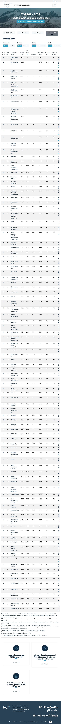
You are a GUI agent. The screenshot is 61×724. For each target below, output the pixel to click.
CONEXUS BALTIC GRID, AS (15, 77)
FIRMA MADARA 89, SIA (14, 262)
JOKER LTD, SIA (14, 429)
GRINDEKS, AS (14, 481)
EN (5, 1)
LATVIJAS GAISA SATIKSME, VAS (14, 374)
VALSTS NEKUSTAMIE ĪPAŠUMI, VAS (14, 467)
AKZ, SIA (13, 393)
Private (55, 46)
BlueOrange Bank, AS (13, 178)
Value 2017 (27, 51)
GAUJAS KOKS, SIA (14, 258)
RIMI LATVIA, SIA (14, 579)
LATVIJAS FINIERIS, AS (13, 538)
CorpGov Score (54, 53)
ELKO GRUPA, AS (15, 494)
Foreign (43, 46)
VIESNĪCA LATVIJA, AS (13, 370)
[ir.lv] (54, 715)
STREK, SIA (13, 156)
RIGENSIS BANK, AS (14, 203)
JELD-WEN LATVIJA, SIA (13, 322)
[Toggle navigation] (55, 5)
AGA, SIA (13, 186)
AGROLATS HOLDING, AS (14, 444)
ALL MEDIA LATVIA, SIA (13, 182)
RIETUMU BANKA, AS (15, 575)
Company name (14, 53)
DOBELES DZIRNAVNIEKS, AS (14, 316)
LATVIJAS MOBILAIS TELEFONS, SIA (14, 548)
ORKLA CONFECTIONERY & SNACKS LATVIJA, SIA (15, 110)
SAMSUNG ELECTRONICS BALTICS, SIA (14, 303)
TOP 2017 (8, 53)
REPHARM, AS (14, 542)
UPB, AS (12, 359)
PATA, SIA (13, 297)
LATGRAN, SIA (14, 439)
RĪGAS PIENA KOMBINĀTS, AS (14, 253)
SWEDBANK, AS (14, 589)
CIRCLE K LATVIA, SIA (15, 511)
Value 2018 (22, 53)
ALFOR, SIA (13, 526)
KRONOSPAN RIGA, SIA (14, 565)
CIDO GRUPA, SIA (15, 102)
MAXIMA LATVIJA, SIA (13, 554)
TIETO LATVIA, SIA (14, 272)
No (13, 46)
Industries (37, 33)
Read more (16, 662)
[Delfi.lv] (47, 715)
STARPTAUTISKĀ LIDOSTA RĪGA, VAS (14, 521)
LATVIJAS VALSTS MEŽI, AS (15, 604)
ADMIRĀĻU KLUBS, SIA (13, 405)
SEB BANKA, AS (14, 569)
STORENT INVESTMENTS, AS (14, 91)
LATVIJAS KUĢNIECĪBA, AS (14, 71)
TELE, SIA (13, 459)
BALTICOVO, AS (14, 292)
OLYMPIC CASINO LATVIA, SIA (14, 532)
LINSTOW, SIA (14, 172)
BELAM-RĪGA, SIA (15, 247)
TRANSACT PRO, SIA (14, 355)
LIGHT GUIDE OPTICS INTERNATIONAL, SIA (15, 119)
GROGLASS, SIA (14, 125)
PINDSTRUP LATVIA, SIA (13, 365)
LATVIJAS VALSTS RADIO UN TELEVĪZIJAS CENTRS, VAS (15, 216)
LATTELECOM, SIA (15, 583)
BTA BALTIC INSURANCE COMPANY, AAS (14, 193)
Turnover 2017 (40, 53)
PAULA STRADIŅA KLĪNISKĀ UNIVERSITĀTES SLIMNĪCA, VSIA (14, 236)
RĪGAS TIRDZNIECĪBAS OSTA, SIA (14, 500)
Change (33, 54)
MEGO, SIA (13, 282)
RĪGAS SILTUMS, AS (14, 384)
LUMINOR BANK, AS (14, 58)
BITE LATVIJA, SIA (15, 398)
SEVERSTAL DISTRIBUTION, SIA (14, 410)
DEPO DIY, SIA (14, 420)
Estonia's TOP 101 (51, 33)
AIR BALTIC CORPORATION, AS (14, 208)
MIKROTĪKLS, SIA (14, 599)
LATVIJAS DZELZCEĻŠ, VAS (14, 595)
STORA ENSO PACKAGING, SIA (15, 229)
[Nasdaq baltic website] (52, 710)
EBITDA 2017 (47, 53)
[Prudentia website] (48, 707)
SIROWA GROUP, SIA (15, 96)
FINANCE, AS (14, 415)
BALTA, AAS (13, 131)
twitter (56, 1)
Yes (9, 46)
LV (3, 1)
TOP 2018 (3, 53)
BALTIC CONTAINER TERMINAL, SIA (14, 167)
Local (38, 46)
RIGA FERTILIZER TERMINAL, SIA (14, 278)
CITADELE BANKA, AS (13, 506)
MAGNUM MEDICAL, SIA (14, 162)
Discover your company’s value (31, 21)
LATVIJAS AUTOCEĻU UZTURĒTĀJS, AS (14, 327)
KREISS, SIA (13, 472)
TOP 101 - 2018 (9, 33)
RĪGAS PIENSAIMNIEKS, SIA (14, 151)
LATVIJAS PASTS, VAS (15, 267)
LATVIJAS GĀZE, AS (14, 63)
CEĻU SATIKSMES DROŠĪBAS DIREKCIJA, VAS (15, 339)
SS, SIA (12, 222)
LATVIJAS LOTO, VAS (14, 333)
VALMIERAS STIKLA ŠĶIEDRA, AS (14, 454)
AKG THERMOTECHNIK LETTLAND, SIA (15, 310)
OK (50, 722)
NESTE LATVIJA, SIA (14, 435)
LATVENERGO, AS (15, 609)
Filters (23, 33)
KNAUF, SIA (13, 425)
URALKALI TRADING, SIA (14, 477)
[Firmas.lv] (38, 715)
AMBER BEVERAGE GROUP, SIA (13, 489)
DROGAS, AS (14, 448)
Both (5, 46)
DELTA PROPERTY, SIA (14, 389)
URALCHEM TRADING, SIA (14, 516)
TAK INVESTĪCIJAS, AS (15, 138)
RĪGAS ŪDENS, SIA (14, 288)
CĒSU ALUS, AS (14, 198)
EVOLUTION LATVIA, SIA (13, 243)
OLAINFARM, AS (14, 558)
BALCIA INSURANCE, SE (14, 379)
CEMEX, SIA (13, 350)
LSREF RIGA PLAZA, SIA (13, 144)
